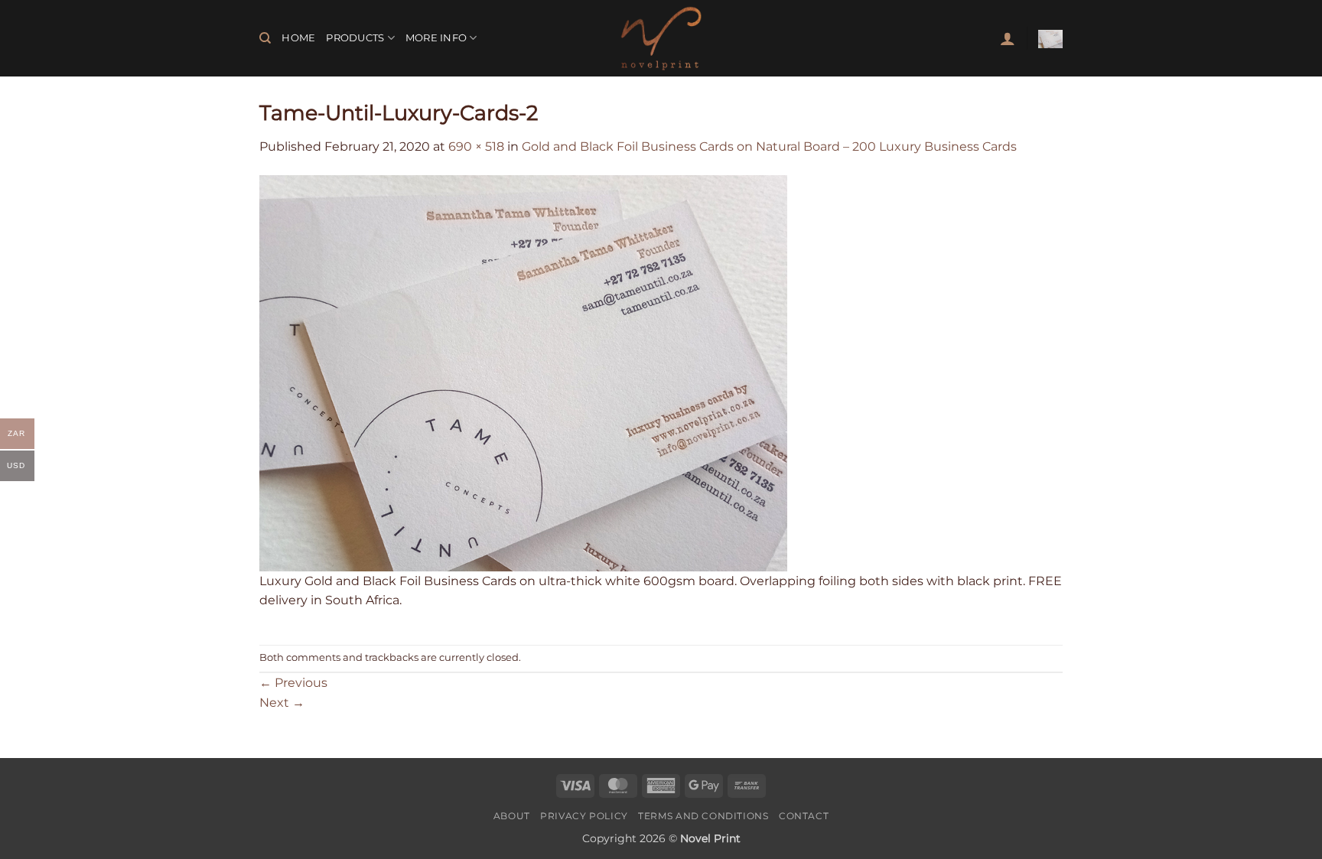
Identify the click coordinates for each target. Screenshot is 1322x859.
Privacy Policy (584, 816)
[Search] (265, 38)
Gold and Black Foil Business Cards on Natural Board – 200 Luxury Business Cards (769, 146)
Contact (804, 816)
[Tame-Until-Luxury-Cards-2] (523, 372)
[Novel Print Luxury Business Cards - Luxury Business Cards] (661, 38)
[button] (1007, 38)
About (511, 816)
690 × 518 (476, 146)
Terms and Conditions (703, 816)
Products (355, 38)
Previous (293, 682)
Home (298, 38)
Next (281, 702)
